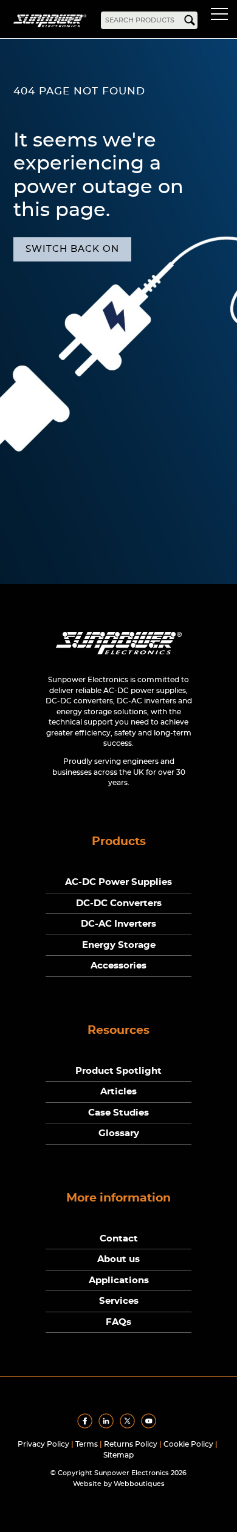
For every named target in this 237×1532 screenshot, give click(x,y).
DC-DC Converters (119, 903)
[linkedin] (108, 1426)
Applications (119, 1280)
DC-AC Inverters (118, 924)
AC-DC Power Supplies (118, 882)
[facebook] (87, 1426)
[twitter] (129, 1426)
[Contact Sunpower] (119, 657)
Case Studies (118, 1112)
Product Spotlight (118, 1071)
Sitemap (118, 1455)
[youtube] (150, 1426)
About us (118, 1259)
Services (119, 1301)
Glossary (118, 1133)
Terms (86, 1444)
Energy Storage (119, 945)
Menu (222, 16)
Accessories (118, 965)
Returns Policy (130, 1444)
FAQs (118, 1322)
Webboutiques (139, 1484)
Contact (119, 1238)
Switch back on (72, 249)
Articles (118, 1091)
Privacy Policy (43, 1444)
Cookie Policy (188, 1444)
